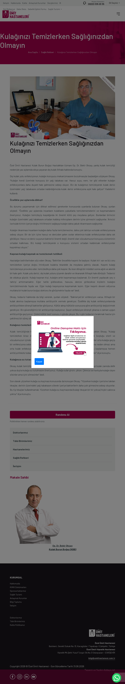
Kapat (39, 361)
